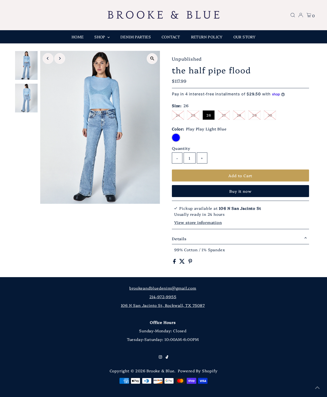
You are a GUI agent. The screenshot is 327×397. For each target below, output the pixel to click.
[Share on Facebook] (175, 262)
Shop (100, 36)
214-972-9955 (162, 296)
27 (224, 115)
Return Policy (207, 36)
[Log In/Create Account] (301, 15)
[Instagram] (160, 357)
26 (208, 115)
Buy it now (240, 191)
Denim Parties (135, 36)
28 (239, 115)
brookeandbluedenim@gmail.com (162, 288)
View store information (198, 222)
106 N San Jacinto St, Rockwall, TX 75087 (163, 305)
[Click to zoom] (152, 58)
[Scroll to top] (317, 387)
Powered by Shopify (197, 370)
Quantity (181, 148)
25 (193, 115)
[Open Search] (293, 15)
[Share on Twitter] (182, 262)
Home (78, 36)
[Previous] (48, 58)
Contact (171, 36)
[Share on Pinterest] (190, 262)
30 (270, 115)
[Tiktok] (166, 357)
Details (179, 238)
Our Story (244, 36)
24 (178, 115)
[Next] (59, 58)
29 (254, 115)
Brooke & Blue (160, 370)
